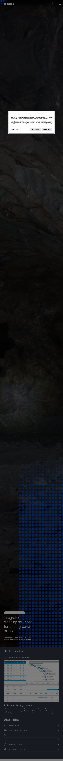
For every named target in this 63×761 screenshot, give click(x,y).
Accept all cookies (47, 129)
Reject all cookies (35, 129)
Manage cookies (14, 129)
